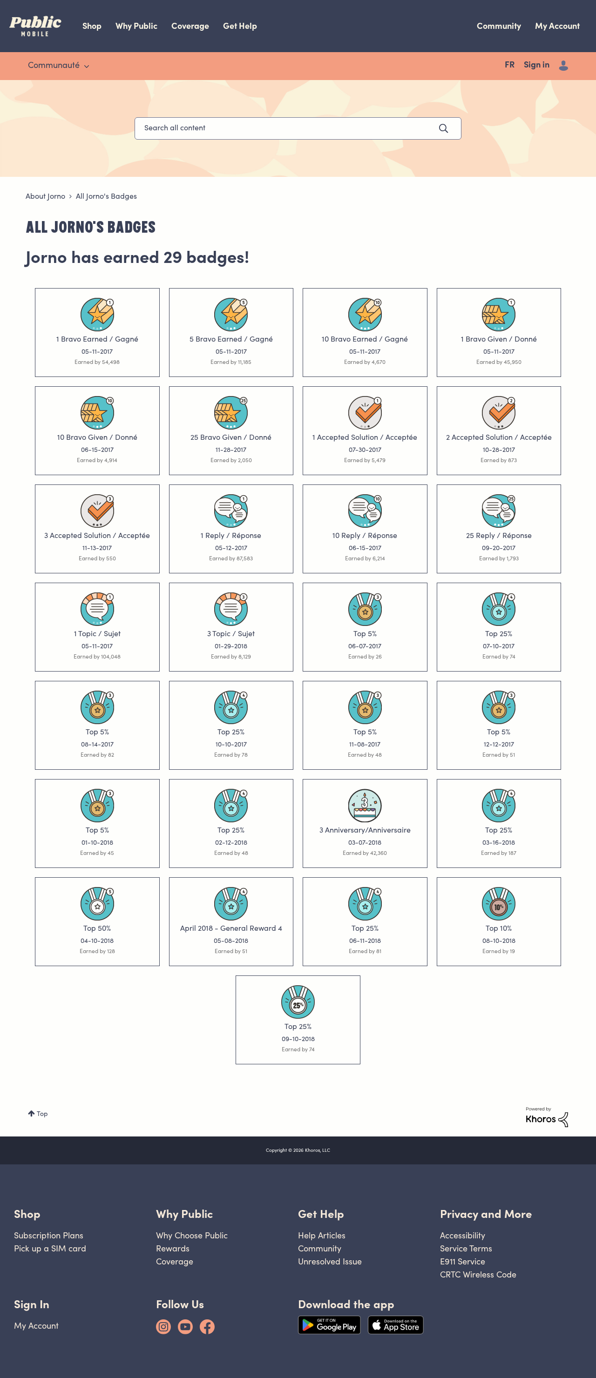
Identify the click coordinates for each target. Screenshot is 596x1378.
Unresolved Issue (330, 1261)
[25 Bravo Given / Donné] (231, 413)
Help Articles (321, 1235)
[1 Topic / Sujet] (97, 609)
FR (510, 65)
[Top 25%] (498, 609)
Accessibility (462, 1235)
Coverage (190, 25)
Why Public (136, 25)
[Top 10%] (498, 904)
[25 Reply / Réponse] (498, 511)
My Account (557, 25)
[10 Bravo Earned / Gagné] (365, 314)
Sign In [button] (31, 1304)
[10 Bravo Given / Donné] (97, 413)
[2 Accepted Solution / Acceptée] (498, 413)
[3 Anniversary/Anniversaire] (365, 805)
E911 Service (462, 1261)
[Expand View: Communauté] (86, 67)
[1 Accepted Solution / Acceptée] (365, 413)
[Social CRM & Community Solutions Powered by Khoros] (547, 1117)
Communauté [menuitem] (54, 66)
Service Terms (466, 1248)
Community (499, 25)
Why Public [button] (184, 1214)
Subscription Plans (48, 1235)
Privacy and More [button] (486, 1214)
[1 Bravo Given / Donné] (498, 314)
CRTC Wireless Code (478, 1274)
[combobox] (298, 128)
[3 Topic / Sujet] (231, 609)
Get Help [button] (321, 1214)
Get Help (240, 25)
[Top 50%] (97, 904)
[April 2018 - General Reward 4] (231, 904)
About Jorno (45, 197)
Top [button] (42, 1114)
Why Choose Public (192, 1235)
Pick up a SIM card (50, 1248)
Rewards (173, 1248)
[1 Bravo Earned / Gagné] (97, 314)
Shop (92, 25)
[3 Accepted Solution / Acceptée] (97, 511)
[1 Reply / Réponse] (231, 511)
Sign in (536, 65)
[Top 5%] (365, 609)
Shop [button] (27, 1214)
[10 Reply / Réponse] (365, 511)
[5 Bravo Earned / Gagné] (231, 314)
